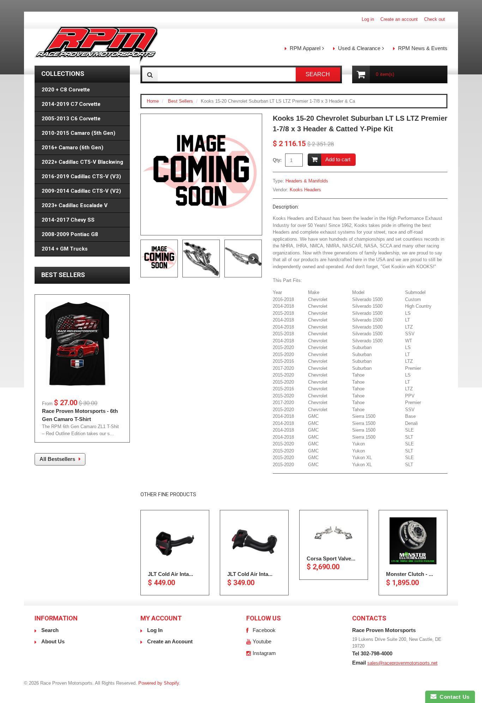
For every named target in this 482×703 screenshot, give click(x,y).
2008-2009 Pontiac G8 (70, 234)
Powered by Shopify (158, 683)
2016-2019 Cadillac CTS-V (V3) (81, 176)
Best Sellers (180, 101)
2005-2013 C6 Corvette (71, 118)
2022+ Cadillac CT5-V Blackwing (82, 162)
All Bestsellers (57, 459)
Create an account (399, 19)
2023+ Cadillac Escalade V (75, 205)
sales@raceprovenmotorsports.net (402, 663)
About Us (53, 641)
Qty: (277, 160)
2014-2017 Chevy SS (68, 220)
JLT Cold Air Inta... (170, 574)
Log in (368, 19)
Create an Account (170, 641)
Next (253, 258)
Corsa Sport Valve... (331, 558)
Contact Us (453, 697)
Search (50, 630)
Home (153, 101)
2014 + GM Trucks (65, 249)
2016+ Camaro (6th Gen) (72, 147)
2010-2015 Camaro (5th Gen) (78, 133)
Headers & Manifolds (306, 181)
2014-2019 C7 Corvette (71, 104)
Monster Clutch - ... (409, 574)
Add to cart (337, 159)
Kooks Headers (305, 189)
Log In (155, 630)
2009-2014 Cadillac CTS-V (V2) (81, 191)
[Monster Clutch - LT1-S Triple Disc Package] (413, 540)
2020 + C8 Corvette (66, 89)
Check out (434, 19)
